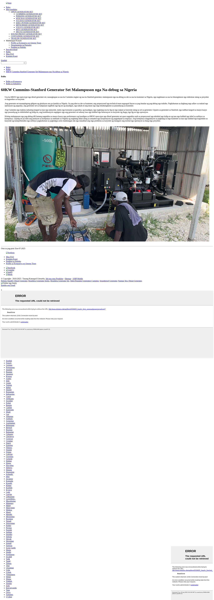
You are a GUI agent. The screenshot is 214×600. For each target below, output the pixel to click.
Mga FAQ (10, 54)
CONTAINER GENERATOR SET (25, 36)
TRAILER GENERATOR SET (23, 38)
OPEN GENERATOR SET (22, 12)
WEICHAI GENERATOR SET (28, 18)
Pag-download (11, 49)
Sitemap (68, 279)
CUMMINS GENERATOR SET (29, 14)
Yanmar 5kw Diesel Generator (130, 281)
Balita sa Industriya (13, 84)
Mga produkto (11, 9)
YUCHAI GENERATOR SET (28, 21)
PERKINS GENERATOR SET (28, 16)
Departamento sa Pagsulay (21, 45)
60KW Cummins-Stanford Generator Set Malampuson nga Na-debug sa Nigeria (37, 72)
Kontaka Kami (11, 56)
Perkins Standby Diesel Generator (14, 281)
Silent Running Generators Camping (84, 281)
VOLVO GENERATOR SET (28, 27)
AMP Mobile (78, 279)
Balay (8, 7)
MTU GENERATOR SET (26, 29)
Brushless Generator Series (38, 281)
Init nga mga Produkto (54, 279)
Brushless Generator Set (59, 281)
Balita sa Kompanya (14, 81)
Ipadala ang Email (8, 285)
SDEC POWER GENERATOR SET (30, 23)
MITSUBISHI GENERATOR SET (30, 25)
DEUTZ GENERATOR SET (27, 32)
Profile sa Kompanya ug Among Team (26, 43)
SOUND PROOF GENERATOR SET (26, 34)
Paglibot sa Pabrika (18, 47)
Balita (8, 52)
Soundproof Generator (108, 281)
